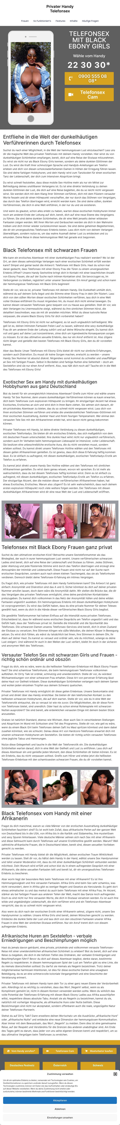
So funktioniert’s (42, 21)
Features (60, 21)
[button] (115, 1074)
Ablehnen (60, 1108)
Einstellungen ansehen (60, 1117)
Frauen (25, 21)
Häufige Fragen (90, 21)
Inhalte (74, 21)
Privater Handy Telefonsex (60, 8)
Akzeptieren (60, 1100)
